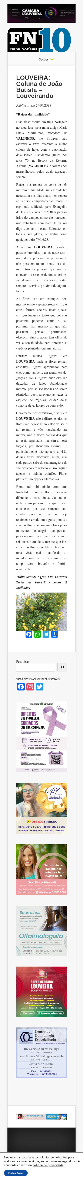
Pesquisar (22, 661)
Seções (43, 59)
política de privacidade (48, 1165)
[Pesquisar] (62, 667)
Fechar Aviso (15, 1173)
